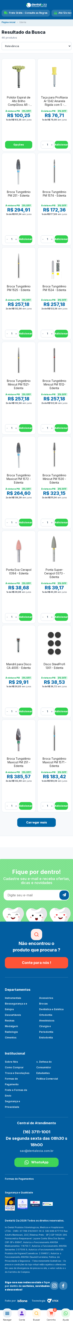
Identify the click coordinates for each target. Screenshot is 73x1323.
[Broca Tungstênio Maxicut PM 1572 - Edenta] (18, 454)
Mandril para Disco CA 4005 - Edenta (18, 665)
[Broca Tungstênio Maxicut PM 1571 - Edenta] (54, 737)
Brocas (43, 1003)
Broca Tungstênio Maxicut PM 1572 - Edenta (18, 478)
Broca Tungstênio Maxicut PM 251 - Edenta (19, 762)
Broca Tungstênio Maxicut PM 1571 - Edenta (54, 762)
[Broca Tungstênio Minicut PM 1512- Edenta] (54, 359)
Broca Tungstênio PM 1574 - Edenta (54, 193)
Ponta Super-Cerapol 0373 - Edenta (54, 573)
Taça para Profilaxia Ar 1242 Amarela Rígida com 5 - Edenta (54, 101)
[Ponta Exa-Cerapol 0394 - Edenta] (18, 548)
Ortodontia (45, 1014)
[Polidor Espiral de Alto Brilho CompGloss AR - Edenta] (18, 76)
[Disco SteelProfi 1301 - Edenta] (54, 643)
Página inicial (8, 22)
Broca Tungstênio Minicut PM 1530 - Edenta (54, 478)
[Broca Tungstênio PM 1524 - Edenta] (54, 265)
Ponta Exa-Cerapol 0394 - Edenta (18, 571)
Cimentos (10, 1037)
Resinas (9, 1020)
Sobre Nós (11, 1061)
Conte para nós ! (36, 963)
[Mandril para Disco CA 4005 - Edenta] (18, 643)
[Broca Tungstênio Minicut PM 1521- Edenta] (18, 359)
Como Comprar (14, 1067)
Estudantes (43, 1073)
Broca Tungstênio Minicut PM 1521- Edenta (19, 384)
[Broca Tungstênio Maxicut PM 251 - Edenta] (18, 737)
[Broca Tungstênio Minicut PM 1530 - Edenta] (54, 454)
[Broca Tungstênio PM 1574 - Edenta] (54, 170)
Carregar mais (36, 822)
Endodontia (46, 1037)
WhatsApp (39, 1162)
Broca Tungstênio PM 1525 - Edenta (19, 288)
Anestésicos (46, 1020)
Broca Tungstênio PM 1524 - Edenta (54, 288)
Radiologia (11, 1031)
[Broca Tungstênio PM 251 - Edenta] (18, 170)
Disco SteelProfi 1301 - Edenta (54, 665)
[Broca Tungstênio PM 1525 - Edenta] (18, 265)
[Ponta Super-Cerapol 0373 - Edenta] (54, 548)
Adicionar (61, 144)
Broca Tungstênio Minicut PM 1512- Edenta (54, 384)
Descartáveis (13, 1014)
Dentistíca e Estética (51, 1009)
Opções (18, 144)
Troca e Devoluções (17, 1073)
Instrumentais (13, 997)
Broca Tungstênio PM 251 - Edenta (19, 193)
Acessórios (46, 997)
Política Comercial (47, 1078)
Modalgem (11, 1026)
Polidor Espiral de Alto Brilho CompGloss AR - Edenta (18, 101)
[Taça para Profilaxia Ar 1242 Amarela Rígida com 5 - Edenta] (54, 76)
